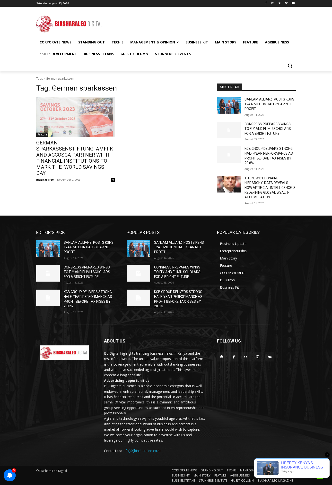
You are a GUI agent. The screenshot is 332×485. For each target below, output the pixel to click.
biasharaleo (45, 179)
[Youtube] (293, 3)
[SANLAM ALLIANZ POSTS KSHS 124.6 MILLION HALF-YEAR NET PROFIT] (229, 105)
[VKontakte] (269, 356)
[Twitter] (279, 3)
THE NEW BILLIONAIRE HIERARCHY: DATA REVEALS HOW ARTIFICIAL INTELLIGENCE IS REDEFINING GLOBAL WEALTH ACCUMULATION (270, 187)
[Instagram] (273, 3)
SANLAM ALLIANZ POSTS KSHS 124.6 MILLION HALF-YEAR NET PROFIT (269, 104)
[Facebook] (266, 3)
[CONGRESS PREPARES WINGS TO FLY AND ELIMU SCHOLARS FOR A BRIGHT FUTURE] (229, 130)
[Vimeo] (286, 3)
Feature (42, 134)
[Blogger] (222, 356)
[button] (290, 65)
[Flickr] (245, 356)
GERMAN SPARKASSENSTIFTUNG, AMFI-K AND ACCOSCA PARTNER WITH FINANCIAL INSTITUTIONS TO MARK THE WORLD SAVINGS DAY (74, 158)
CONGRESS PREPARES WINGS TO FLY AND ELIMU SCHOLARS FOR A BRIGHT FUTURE (268, 128)
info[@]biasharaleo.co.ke (142, 450)
